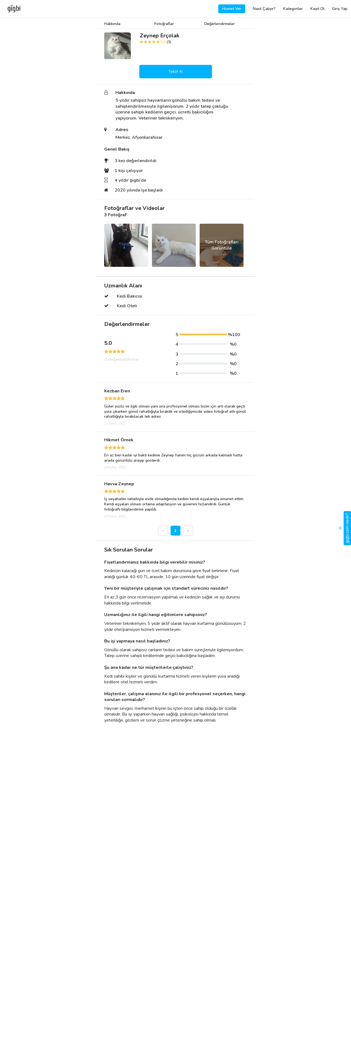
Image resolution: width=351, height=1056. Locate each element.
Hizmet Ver (231, 8)
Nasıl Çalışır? (264, 8)
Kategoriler (293, 8)
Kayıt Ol (317, 8)
